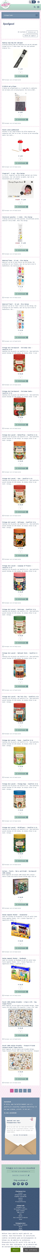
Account (20, 1193)
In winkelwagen (20, 76)
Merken (20, 1215)
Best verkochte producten (20, 1217)
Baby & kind (20, 1212)
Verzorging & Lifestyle (20, 1209)
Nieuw (20, 1219)
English (20, 1198)
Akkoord (15, 1250)
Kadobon (20, 1230)
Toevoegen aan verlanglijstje (12, 79)
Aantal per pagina (30, 35)
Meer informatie (31, 1250)
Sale (20, 1214)
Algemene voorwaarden (20, 1196)
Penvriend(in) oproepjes (20, 1225)
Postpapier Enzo (20, 1207)
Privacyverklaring (20, 1201)
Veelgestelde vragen (20, 1194)
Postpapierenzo (20, 1223)
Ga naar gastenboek (10, 1112)
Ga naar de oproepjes (20, 1135)
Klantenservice (20, 1191)
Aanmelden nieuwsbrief (19, 1175)
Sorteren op (31, 32)
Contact (20, 1200)
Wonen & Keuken (20, 1210)
